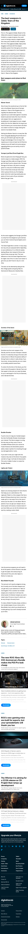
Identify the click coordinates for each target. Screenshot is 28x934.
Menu (1, 6)
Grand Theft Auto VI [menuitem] (5, 9)
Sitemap (18, 916)
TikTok (16, 846)
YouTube (12, 846)
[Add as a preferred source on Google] (5, 29)
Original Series (19, 871)
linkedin (10, 626)
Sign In (24, 5)
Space (17, 861)
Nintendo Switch (10, 643)
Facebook (1, 846)
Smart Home (4, 866)
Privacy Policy (19, 910)
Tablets (17, 856)
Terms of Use (4, 919)
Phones (3, 856)
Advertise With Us (5, 882)
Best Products (19, 866)
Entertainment (4, 868)
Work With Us (4, 913)
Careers (3, 910)
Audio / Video (4, 863)
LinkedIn (23, 846)
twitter (13, 626)
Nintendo (3, 643)
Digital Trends (8, 7)
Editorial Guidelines (5, 884)
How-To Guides (19, 868)
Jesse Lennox (5, 26)
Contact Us (3, 879)
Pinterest (19, 846)
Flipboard (1, 850)
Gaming (3, 861)
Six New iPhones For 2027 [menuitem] (15, 9)
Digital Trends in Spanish (21, 887)
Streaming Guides (20, 863)
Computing (4, 859)
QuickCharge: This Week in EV (8, 645)
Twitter (9, 846)
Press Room (18, 913)
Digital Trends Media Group (8, 924)
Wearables (18, 859)
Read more (6, 705)
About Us (3, 876)
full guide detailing (10, 135)
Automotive (4, 871)
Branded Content (19, 881)
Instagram (5, 846)
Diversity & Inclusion (5, 916)
